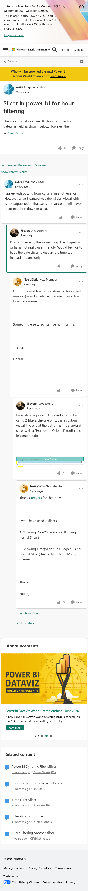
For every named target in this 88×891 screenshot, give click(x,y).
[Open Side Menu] (5, 50)
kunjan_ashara (42, 822)
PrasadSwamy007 (44, 772)
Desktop (12, 61)
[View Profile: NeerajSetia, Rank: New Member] (17, 281)
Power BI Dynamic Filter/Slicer (34, 766)
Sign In (78, 49)
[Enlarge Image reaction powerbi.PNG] (50, 461)
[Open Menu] (82, 61)
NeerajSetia (31, 279)
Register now (14, 35)
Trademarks (10, 876)
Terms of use (63, 868)
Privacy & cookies (40, 868)
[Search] (54, 49)
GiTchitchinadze (40, 838)
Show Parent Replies (14, 172)
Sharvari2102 (42, 805)
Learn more (58, 76)
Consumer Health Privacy (59, 882)
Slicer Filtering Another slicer (33, 833)
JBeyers (25, 230)
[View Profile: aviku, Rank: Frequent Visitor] (8, 89)
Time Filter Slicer (24, 800)
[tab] (42, 736)
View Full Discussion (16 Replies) (26, 165)
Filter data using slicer (28, 816)
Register (65, 49)
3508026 (39, 789)
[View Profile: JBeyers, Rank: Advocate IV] (14, 232)
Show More (15, 133)
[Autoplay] (37, 736)
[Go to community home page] (31, 49)
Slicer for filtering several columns (37, 783)
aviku (19, 87)
